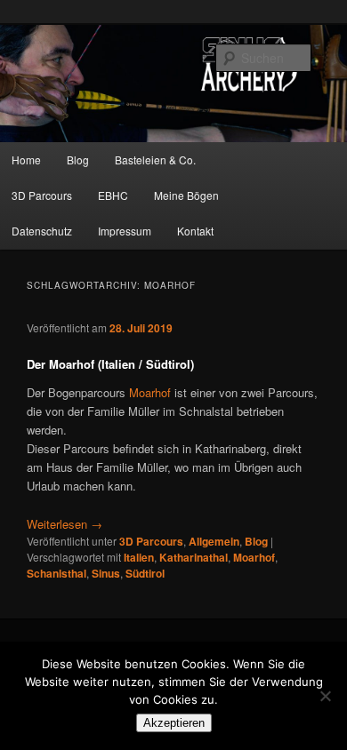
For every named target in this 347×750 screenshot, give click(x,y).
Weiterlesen (64, 523)
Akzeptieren (174, 723)
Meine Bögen (186, 195)
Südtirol (145, 573)
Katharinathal (193, 557)
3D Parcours (151, 541)
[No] (325, 696)
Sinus (106, 573)
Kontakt (195, 230)
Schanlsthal (56, 573)
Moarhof (150, 392)
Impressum (124, 230)
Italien (139, 557)
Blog (78, 159)
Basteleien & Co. (155, 159)
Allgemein (214, 541)
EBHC (113, 195)
